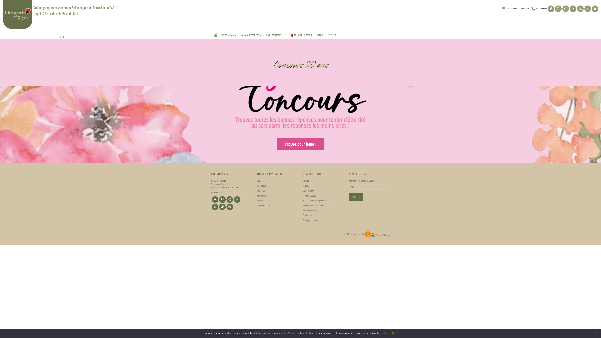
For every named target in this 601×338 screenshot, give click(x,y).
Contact (331, 35)
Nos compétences (250, 35)
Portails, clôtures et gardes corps (316, 200)
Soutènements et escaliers (313, 205)
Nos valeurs (261, 190)
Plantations (307, 215)
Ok (393, 333)
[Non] (597, 333)
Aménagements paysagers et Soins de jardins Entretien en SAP (74, 7)
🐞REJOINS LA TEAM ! (301, 35)
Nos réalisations (275, 35)
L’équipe (260, 180)
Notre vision (228, 35)
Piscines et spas (309, 195)
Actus (320, 35)
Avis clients (261, 185)
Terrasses (307, 185)
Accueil (216, 35)
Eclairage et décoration (312, 220)
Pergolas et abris (309, 210)
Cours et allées (309, 190)
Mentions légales (263, 205)
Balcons (306, 180)
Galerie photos (262, 195)
